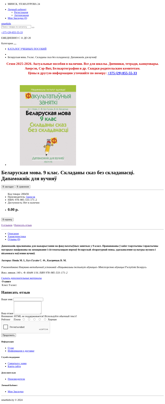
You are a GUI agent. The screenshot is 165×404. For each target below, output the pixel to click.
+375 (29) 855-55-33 (12, 32)
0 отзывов (6, 225)
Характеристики (17, 236)
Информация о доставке (21, 350)
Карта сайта (14, 366)
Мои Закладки (16, 391)
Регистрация (21, 12)
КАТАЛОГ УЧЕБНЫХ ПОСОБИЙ (27, 48)
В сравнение (23, 187)
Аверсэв (30, 196)
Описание (13, 233)
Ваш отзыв (7, 313)
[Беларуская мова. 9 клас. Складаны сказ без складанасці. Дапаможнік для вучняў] (48, 164)
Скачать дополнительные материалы (21, 278)
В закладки (8, 187)
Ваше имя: (7, 299)
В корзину (7, 219)
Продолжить (9, 335)
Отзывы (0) (14, 239)
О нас (11, 348)
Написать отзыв (23, 225)
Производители (16, 379)
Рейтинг (5, 319)
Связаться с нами (17, 363)
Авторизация (21, 15)
